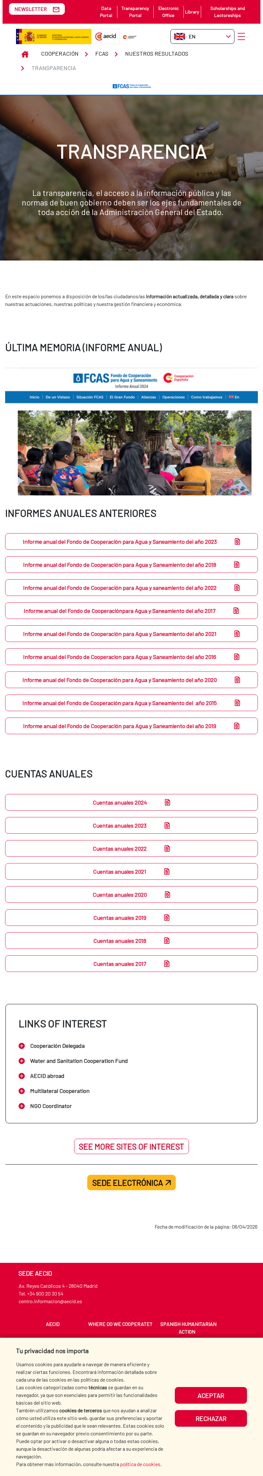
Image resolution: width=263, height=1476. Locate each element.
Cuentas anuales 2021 (119, 871)
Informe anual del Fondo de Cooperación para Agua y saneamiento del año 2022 (119, 587)
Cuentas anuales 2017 (119, 963)
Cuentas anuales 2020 (120, 894)
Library (192, 11)
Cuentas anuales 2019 (119, 917)
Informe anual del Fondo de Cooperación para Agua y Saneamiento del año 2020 (119, 679)
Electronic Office (168, 11)
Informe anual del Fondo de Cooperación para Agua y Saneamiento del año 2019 (119, 725)
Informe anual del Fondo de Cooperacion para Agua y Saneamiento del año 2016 (119, 656)
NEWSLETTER (30, 9)
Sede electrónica (127, 1182)
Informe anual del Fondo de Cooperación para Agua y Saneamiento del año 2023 (120, 541)
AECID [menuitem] (53, 1324)
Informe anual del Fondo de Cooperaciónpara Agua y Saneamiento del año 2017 (120, 610)
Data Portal (106, 11)
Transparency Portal (135, 11)
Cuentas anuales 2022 (120, 848)
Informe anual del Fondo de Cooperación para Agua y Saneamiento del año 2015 (119, 702)
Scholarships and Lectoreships (227, 11)
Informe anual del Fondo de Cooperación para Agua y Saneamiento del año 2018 (119, 564)
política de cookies (140, 1464)
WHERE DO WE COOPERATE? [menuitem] (120, 1324)
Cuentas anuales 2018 (119, 940)
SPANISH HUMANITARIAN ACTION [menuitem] (188, 1328)
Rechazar (211, 1418)
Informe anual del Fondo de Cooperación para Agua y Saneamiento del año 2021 (119, 633)
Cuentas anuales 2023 (120, 825)
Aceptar (211, 1395)
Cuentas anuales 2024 (120, 802)
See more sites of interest (131, 1146)
